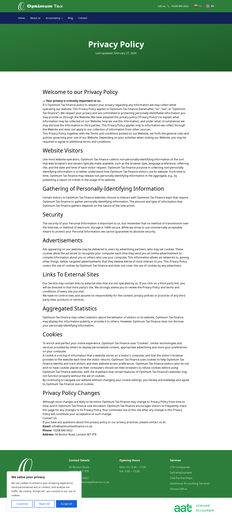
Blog (70, 18)
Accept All (66, 503)
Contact (82, 18)
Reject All (44, 503)
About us (35, 18)
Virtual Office (178, 489)
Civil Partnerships (181, 478)
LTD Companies (180, 467)
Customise (22, 503)
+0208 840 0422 (180, 6)
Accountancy (54, 18)
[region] (44, 491)
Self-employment (181, 472)
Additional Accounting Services (190, 483)
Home (21, 18)
